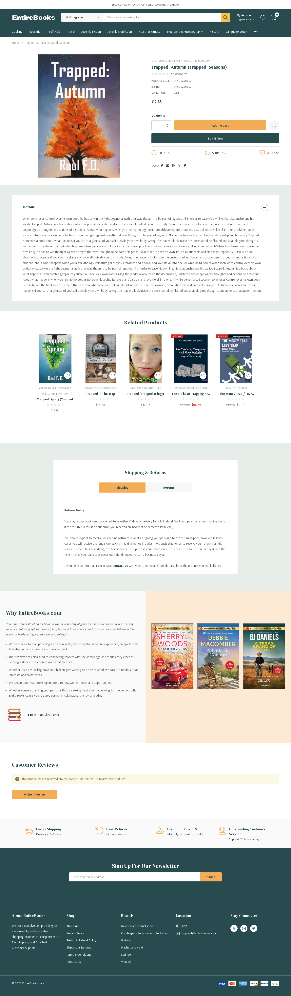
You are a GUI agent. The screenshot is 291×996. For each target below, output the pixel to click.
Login (240, 19)
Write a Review (34, 794)
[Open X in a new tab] (234, 928)
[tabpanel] (55, 373)
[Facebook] (161, 165)
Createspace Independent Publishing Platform (180, 60)
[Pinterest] (184, 165)
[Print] (173, 165)
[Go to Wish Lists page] (262, 17)
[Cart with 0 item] (273, 17)
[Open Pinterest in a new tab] (253, 928)
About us (72, 926)
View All (126, 962)
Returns (168, 487)
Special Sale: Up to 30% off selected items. (145, 4)
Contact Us (120, 566)
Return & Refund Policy (81, 940)
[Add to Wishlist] (274, 125)
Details (29, 207)
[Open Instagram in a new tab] (244, 928)
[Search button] (225, 17)
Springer (126, 954)
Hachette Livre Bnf (133, 947)
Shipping (122, 487)
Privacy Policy (75, 933)
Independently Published (137, 926)
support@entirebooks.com (199, 933)
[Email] (167, 165)
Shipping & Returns (79, 947)
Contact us (74, 962)
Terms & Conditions (79, 954)
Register (250, 19)
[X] (179, 165)
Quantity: (158, 115)
